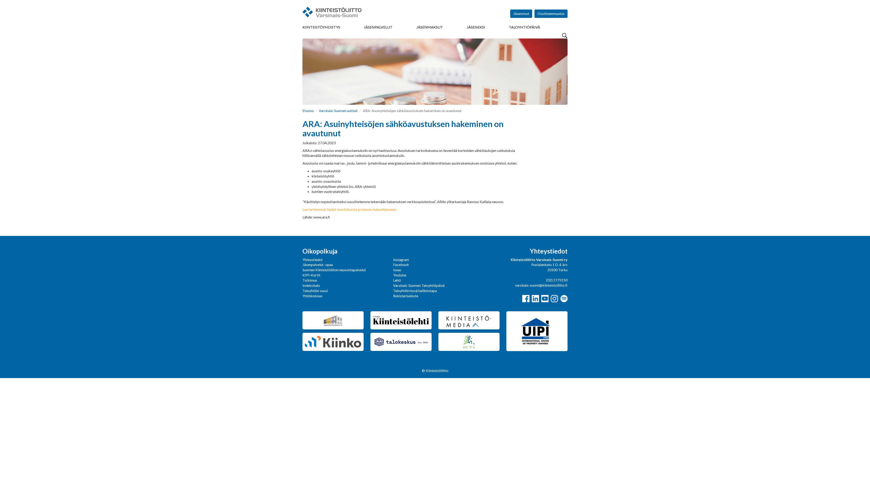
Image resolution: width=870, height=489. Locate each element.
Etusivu (308, 110)
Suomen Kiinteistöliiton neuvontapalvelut (334, 270)
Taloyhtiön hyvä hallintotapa (415, 290)
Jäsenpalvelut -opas (317, 264)
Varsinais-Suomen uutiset (338, 110)
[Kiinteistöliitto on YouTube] (545, 298)
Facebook (401, 264)
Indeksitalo (311, 285)
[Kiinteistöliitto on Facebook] (525, 298)
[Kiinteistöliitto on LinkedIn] (535, 298)
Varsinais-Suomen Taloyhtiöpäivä (419, 285)
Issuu (397, 270)
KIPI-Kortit (311, 275)
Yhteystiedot (312, 259)
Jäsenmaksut (429, 27)
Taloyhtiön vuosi (315, 290)
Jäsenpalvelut (378, 27)
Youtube (399, 275)
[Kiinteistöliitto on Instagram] (554, 298)
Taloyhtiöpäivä (524, 27)
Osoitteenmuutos (551, 13)
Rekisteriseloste (405, 296)
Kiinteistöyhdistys (321, 27)
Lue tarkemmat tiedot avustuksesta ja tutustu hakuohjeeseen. (349, 209)
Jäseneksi (476, 27)
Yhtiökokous (312, 296)
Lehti (397, 280)
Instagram (401, 259)
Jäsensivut (521, 13)
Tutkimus (309, 280)
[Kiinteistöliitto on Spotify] (564, 298)
